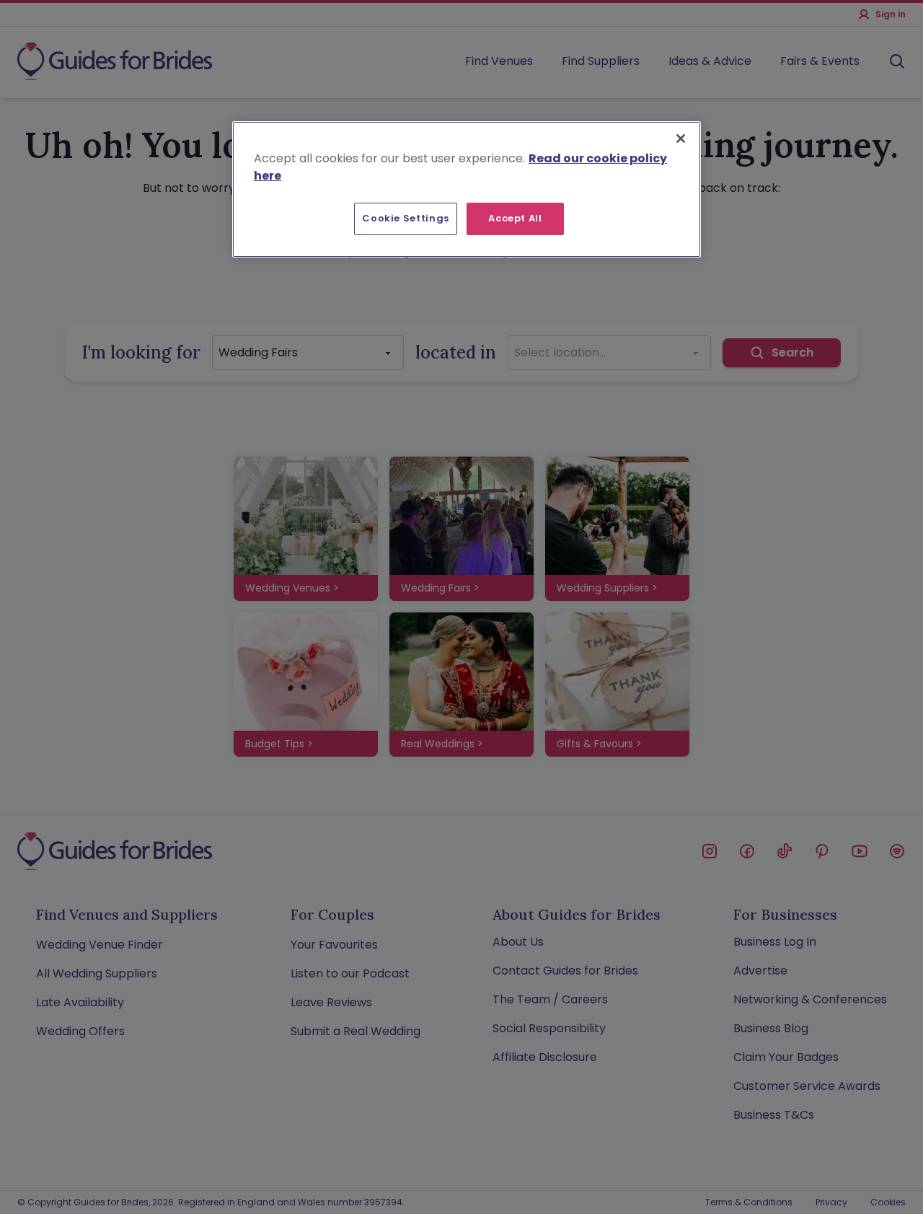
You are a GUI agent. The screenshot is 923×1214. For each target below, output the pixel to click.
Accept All (515, 218)
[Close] (681, 138)
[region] (466, 189)
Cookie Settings (405, 218)
